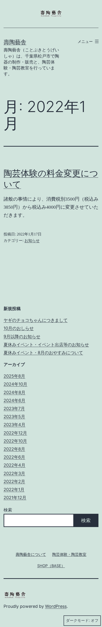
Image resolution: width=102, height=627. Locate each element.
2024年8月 (14, 392)
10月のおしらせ (19, 328)
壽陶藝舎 (15, 42)
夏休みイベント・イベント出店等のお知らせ (46, 344)
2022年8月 (14, 449)
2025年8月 (14, 376)
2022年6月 (14, 457)
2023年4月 (14, 424)
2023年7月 (14, 408)
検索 (8, 509)
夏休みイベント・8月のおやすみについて (43, 352)
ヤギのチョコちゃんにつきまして (36, 320)
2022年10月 (15, 440)
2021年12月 (15, 497)
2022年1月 (14, 489)
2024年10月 (15, 384)
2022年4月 (14, 465)
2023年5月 (14, 416)
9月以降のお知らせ (22, 336)
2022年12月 (15, 432)
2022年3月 (14, 473)
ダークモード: (78, 620)
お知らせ (32, 241)
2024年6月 (14, 400)
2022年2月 (14, 481)
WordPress (56, 606)
